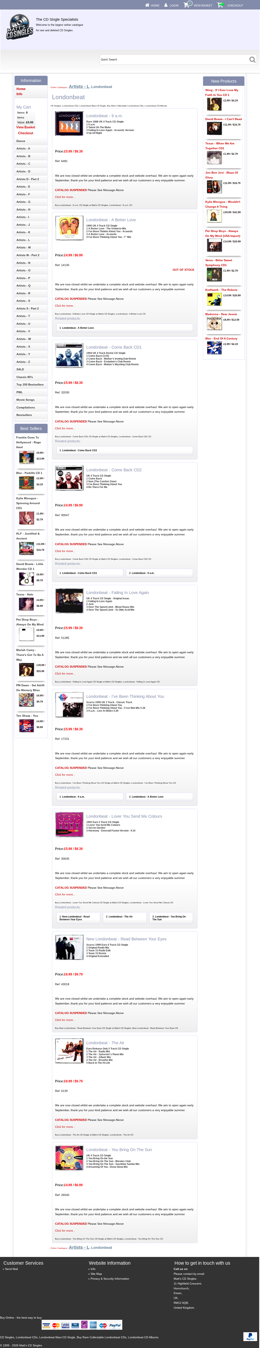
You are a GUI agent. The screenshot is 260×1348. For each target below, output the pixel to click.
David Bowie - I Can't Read (223, 119)
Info (93, 1269)
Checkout (235, 5)
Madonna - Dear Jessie (221, 314)
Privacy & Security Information (110, 1278)
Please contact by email (189, 1273)
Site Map (96, 1273)
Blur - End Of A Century (221, 338)
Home (155, 5)
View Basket (203, 5)
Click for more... (65, 197)
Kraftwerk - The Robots (221, 289)
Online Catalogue (59, 87)
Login (174, 5)
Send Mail (11, 1269)
